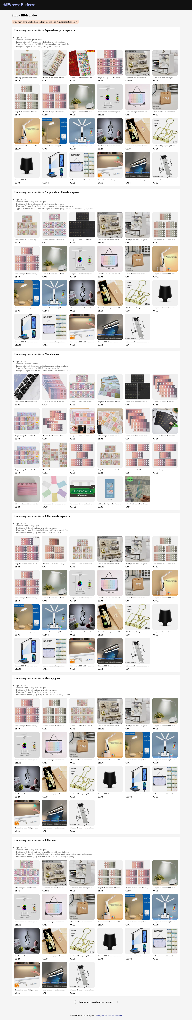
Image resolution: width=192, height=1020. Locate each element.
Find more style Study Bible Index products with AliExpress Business (44, 22)
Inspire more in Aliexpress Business (96, 1002)
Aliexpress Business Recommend (109, 1015)
